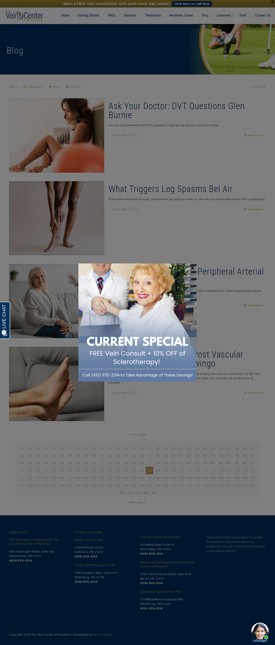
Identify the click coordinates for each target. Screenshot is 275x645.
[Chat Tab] (137, 322)
